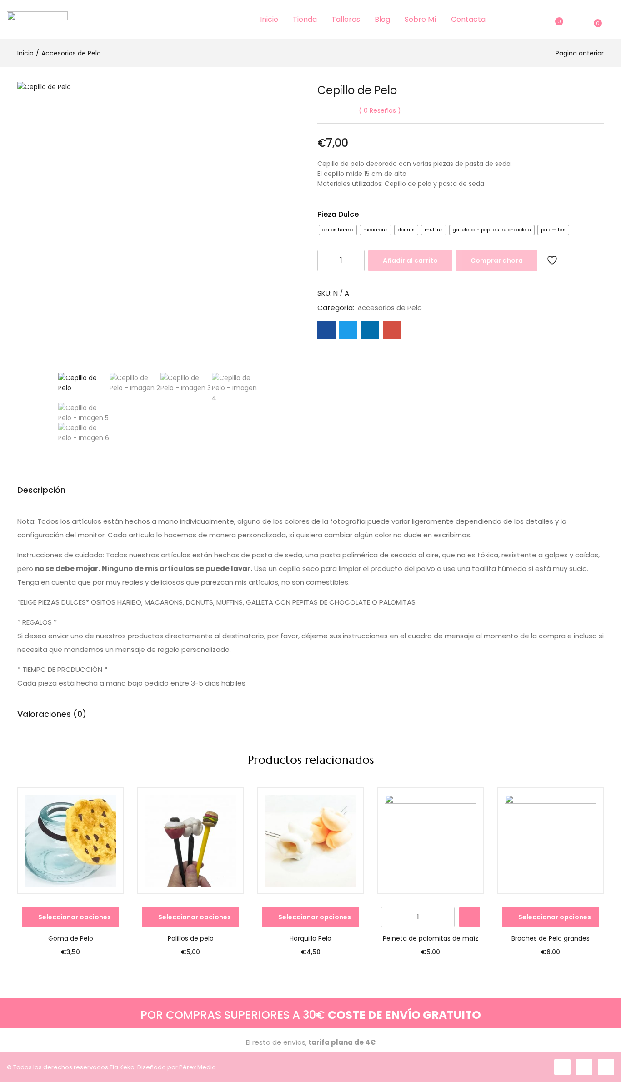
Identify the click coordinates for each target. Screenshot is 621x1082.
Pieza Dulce (338, 214)
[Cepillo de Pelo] (326, 330)
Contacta (468, 19)
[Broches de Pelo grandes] (550, 841)
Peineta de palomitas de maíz (430, 938)
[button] (596, 20)
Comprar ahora (497, 260)
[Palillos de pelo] (190, 841)
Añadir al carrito (410, 260)
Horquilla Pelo (310, 938)
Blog (382, 19)
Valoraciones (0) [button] (51, 714)
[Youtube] (606, 1067)
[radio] (337, 230)
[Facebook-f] (562, 1067)
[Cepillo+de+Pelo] (348, 330)
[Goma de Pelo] (70, 841)
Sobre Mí (420, 19)
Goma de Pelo (70, 938)
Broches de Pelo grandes (550, 938)
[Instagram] (584, 1067)
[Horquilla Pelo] (310, 841)
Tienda (305, 19)
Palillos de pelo (191, 938)
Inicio (269, 19)
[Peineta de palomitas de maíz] (430, 841)
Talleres (345, 19)
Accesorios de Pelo (71, 53)
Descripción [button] (41, 490)
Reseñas (380, 110)
